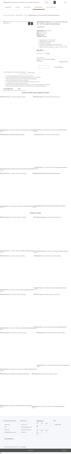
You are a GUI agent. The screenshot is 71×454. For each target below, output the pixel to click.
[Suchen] (55, 2)
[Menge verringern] (38, 66)
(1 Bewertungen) (41, 26)
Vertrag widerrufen (8, 438)
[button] (59, 2)
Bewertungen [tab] (31, 72)
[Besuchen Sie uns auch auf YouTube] (4, 442)
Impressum (7, 429)
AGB (5, 427)
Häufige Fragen (57, 424)
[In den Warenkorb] (4, 20)
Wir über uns (24, 424)
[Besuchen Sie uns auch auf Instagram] (4, 444)
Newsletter (23, 432)
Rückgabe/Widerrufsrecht (10, 432)
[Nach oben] (0, 453)
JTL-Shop (68, 450)
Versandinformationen (26, 429)
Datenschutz (7, 424)
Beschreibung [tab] (23, 72)
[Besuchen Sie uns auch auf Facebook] (4, 441)
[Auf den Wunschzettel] (32, 23)
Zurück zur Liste (6, 15)
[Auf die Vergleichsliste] (29, 23)
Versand (48, 53)
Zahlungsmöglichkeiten (26, 427)
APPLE (43, 35)
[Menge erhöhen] (50, 66)
